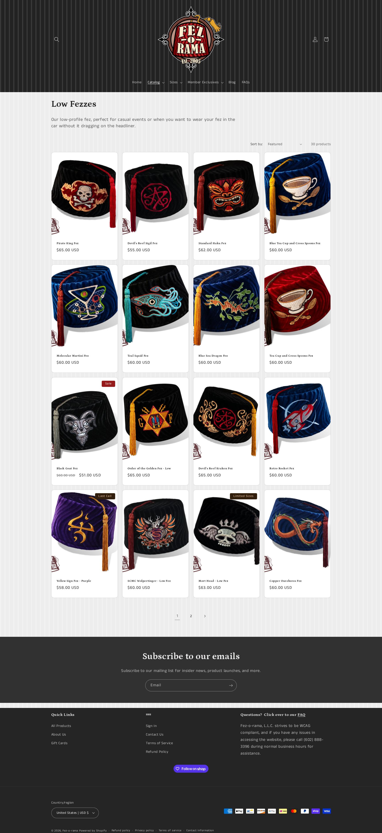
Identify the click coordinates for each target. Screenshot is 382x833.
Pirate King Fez (68, 243)
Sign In (151, 725)
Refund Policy (157, 751)
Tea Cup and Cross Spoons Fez (291, 356)
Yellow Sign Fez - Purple (74, 581)
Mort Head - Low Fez (213, 581)
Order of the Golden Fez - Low (149, 468)
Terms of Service (159, 743)
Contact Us (155, 734)
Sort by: (256, 144)
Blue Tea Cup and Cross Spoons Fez (295, 243)
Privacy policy (144, 830)
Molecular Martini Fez (73, 356)
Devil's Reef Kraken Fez (216, 468)
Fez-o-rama (70, 831)
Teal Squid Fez (138, 356)
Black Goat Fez (67, 468)
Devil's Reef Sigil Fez (142, 243)
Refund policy (121, 830)
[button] (57, 39)
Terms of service (170, 830)
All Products (61, 725)
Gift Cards (59, 743)
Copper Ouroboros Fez (285, 581)
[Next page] (204, 616)
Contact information (200, 830)
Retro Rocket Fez (281, 468)
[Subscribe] (231, 685)
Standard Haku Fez (212, 243)
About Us (58, 734)
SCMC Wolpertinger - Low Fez (149, 581)
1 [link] (177, 616)
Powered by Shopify (93, 831)
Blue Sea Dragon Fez (213, 356)
